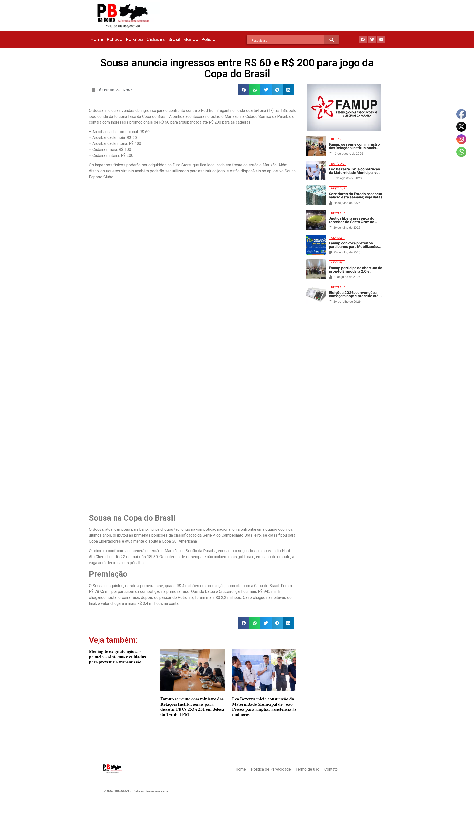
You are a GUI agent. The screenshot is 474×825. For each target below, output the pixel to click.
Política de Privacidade (271, 769)
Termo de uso (307, 769)
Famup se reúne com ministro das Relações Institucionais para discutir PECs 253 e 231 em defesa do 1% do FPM (192, 706)
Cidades (155, 39)
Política (115, 39)
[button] (243, 89)
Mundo (190, 39)
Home (97, 39)
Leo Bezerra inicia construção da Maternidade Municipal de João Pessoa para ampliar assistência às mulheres (264, 706)
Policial (209, 39)
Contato (331, 769)
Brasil (174, 39)
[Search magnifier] (331, 39)
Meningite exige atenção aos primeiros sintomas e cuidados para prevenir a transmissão (117, 656)
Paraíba (134, 39)
